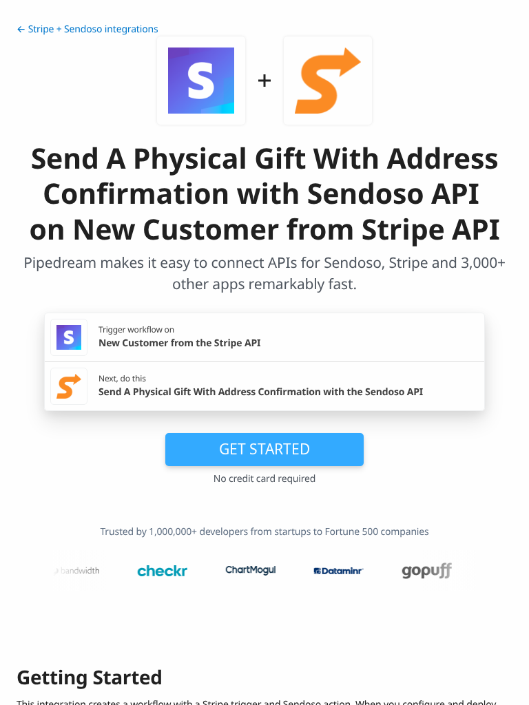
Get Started (264, 449)
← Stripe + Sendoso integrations (87, 29)
